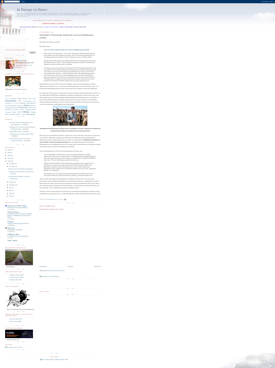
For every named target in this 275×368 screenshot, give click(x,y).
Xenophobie (31, 114)
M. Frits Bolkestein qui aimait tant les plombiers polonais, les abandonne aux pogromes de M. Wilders (19, 215)
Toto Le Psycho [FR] (15, 321)
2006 (9, 161)
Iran (23, 105)
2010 (9, 150)
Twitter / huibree (12, 240)
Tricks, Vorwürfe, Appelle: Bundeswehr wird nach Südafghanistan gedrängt (66, 50)
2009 (9, 153)
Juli (10, 188)
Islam (26, 105)
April (10, 193)
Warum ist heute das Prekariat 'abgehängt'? (21, 169)
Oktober (11, 182)
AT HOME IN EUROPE (48, 23)
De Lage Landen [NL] (15, 319)
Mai (10, 190)
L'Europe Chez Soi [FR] (50, 27)
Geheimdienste (31, 103)
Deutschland (10, 100)
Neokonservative (14, 107)
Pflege (34, 107)
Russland (16, 109)
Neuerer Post (43, 266)
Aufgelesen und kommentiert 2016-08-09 (18, 223)
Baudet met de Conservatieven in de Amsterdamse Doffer (20, 139)
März (10, 196)
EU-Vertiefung (16, 103)
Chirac (34, 98)
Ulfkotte (26, 111)
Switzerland (8, 112)
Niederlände (23, 107)
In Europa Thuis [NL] (80, 27)
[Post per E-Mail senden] (65, 199)
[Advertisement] (52, 260)
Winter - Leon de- (21, 114)
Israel (31, 106)
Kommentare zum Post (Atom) (55, 270)
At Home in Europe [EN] (66, 27)
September (12, 185)
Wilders (33, 112)
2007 (9, 158)
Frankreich (23, 103)
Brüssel (25, 98)
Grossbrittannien (9, 105)
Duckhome (10, 222)
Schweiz (22, 109)
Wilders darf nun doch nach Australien (17, 207)
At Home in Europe (13, 212)
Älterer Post (97, 266)
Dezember (12, 164)
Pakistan (30, 107)
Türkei (14, 112)
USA (19, 112)
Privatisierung (8, 109)
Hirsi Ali (16, 106)
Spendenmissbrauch (31, 109)
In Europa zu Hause (32, 9)
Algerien (7, 98)
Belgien (19, 98)
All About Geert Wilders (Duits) (16, 206)
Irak (20, 105)
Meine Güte (10, 228)
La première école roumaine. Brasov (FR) (21, 134)
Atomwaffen (13, 98)
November (12, 166)
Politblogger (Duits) (13, 234)
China (29, 98)
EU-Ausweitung (27, 101)
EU (20, 101)
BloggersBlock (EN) (15, 131)
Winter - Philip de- (10, 114)
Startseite (70, 266)
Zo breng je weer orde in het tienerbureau (17, 236)
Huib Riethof (22, 60)
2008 (9, 155)
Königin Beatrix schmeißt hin (14, 230)
